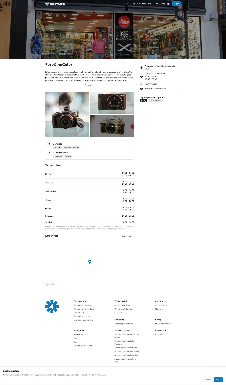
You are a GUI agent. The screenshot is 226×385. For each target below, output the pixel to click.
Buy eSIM (159, 334)
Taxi (75, 338)
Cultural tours (161, 305)
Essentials (118, 313)
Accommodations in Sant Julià (125, 360)
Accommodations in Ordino (126, 355)
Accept (218, 380)
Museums (159, 309)
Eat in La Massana (82, 316)
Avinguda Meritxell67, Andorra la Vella (160, 67)
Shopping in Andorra (123, 323)
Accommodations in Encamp (126, 351)
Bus (75, 342)
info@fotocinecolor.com (155, 88)
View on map (126, 236)
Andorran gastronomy (83, 320)
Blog (163, 3)
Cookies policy (101, 375)
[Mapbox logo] (51, 284)
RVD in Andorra (81, 334)
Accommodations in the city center (126, 336)
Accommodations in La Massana (124, 342)
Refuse (208, 380)
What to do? (153, 3)
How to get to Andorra (83, 346)
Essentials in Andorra (136, 3)
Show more (90, 85)
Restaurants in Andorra (84, 309)
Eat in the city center (83, 305)
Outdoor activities (122, 305)
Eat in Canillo (79, 313)
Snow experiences (163, 323)
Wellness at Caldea (123, 309)
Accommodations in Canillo (126, 347)
